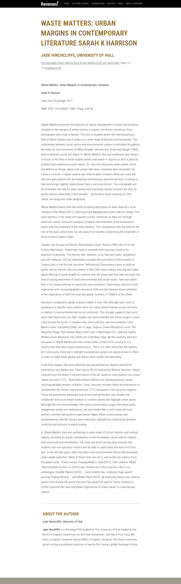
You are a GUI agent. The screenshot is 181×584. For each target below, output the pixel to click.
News (120, 3)
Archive (111, 3)
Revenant (50, 3)
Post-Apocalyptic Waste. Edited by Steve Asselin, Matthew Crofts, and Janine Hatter (80, 63)
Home (66, 3)
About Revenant (134, 3)
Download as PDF (53, 68)
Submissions (97, 3)
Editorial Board (80, 3)
